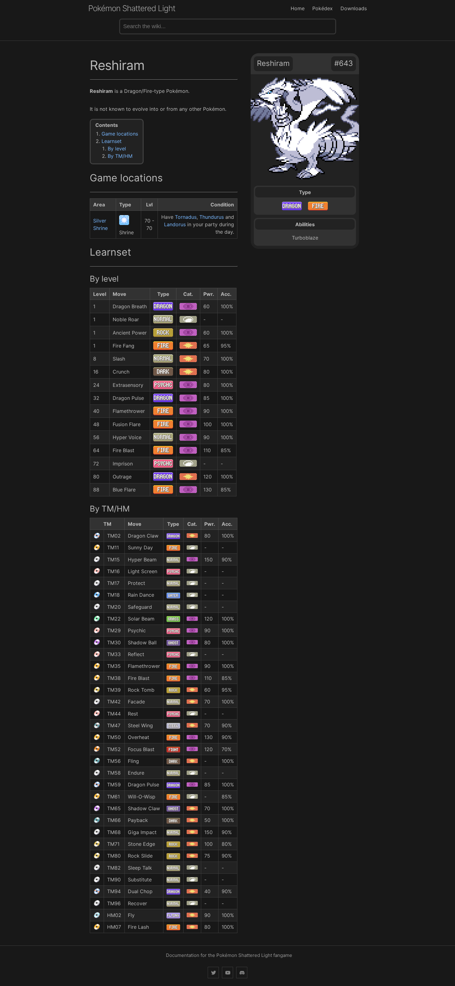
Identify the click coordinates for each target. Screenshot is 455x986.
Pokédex (322, 8)
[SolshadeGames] (213, 973)
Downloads (353, 8)
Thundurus (211, 217)
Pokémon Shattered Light (131, 8)
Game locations (120, 134)
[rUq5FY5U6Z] (241, 973)
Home (298, 8)
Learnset (112, 141)
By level (117, 148)
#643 (343, 63)
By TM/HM (120, 156)
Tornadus (186, 217)
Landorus (175, 224)
